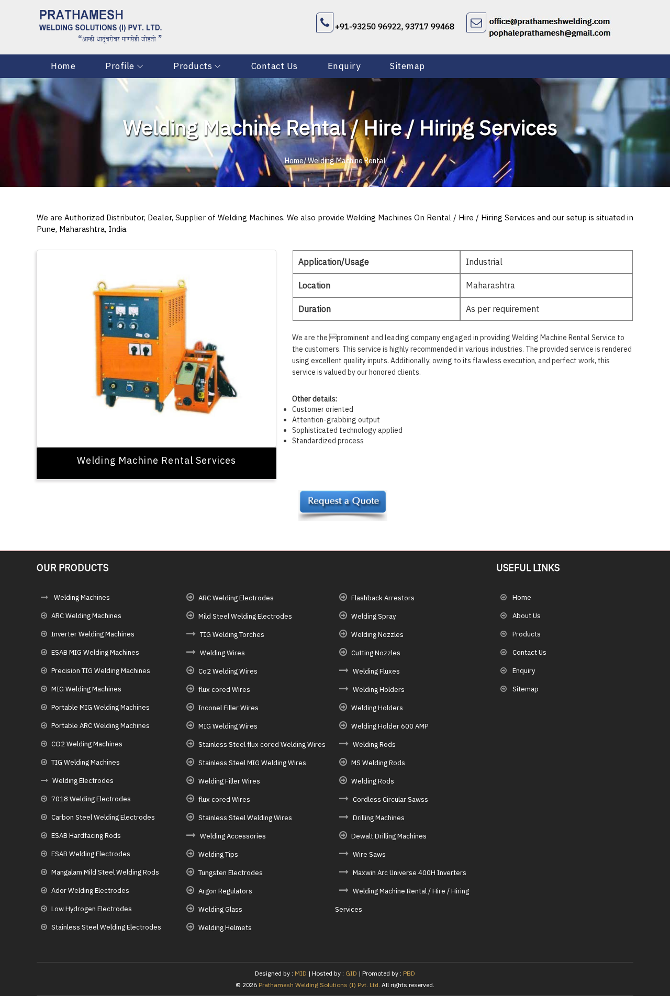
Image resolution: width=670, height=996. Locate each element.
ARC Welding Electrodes (236, 598)
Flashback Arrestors (383, 598)
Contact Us (274, 66)
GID (351, 973)
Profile (120, 66)
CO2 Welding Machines (86, 744)
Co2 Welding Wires (228, 671)
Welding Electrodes (83, 780)
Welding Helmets (225, 927)
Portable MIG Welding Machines (100, 707)
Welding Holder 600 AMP (389, 726)
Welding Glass (220, 909)
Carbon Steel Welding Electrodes (103, 817)
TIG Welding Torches (232, 634)
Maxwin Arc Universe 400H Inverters (409, 872)
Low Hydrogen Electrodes (91, 908)
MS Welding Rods (378, 762)
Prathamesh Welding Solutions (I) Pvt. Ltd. (319, 985)
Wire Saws (369, 854)
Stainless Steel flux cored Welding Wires (262, 744)
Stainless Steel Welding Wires (245, 817)
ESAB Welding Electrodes (90, 853)
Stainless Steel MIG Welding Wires (252, 762)
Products (192, 66)
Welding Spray (373, 616)
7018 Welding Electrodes (91, 798)
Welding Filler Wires (229, 781)
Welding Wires (222, 652)
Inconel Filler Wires (228, 707)
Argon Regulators (225, 891)
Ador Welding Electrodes (90, 890)
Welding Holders (379, 689)
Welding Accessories (233, 836)
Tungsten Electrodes (230, 872)
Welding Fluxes (376, 671)
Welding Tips (218, 854)
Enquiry (344, 66)
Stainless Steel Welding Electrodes (106, 927)
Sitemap (407, 66)
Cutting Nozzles (375, 652)
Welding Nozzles (377, 634)
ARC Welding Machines (86, 615)
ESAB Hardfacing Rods (86, 835)
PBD (409, 973)
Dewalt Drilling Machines (389, 836)
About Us (526, 615)
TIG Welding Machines (85, 762)
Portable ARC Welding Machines (100, 725)
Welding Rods (374, 744)
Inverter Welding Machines (93, 634)
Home (63, 66)
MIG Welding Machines (86, 689)
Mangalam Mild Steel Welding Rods (105, 872)
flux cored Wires (224, 689)
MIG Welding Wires (228, 726)
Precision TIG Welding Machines (100, 670)
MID (300, 973)
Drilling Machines (379, 817)
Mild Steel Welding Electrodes (245, 616)
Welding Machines (81, 597)
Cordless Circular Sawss (390, 799)
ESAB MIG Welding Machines (95, 652)
